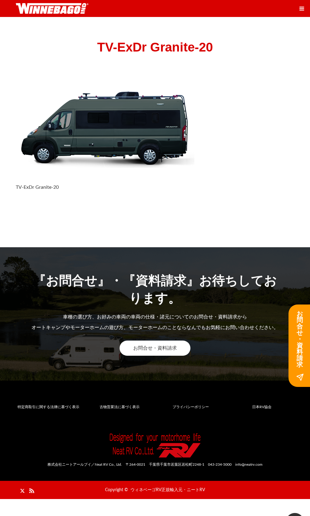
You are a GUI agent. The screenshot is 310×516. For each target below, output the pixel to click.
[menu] (301, 8)
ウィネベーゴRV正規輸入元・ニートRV (167, 490)
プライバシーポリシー (191, 407)
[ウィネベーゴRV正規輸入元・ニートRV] (52, 8)
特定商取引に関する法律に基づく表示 (48, 407)
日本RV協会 (262, 407)
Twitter (20, 489)
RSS (30, 489)
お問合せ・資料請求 (155, 348)
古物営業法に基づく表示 (120, 407)
